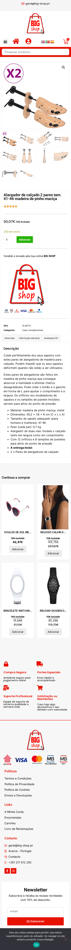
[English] (43, 41)
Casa (24, 330)
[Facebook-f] (7, 871)
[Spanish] (52, 41)
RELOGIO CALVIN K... (53, 532)
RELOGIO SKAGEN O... (53, 610)
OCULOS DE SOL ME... (17, 532)
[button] (5, 42)
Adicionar (25, 239)
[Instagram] (13, 871)
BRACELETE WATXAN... (17, 610)
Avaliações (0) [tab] (51, 338)
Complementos (35, 330)
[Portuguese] (48, 41)
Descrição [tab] (10, 338)
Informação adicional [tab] (29, 338)
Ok (36, 944)
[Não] (65, 938)
